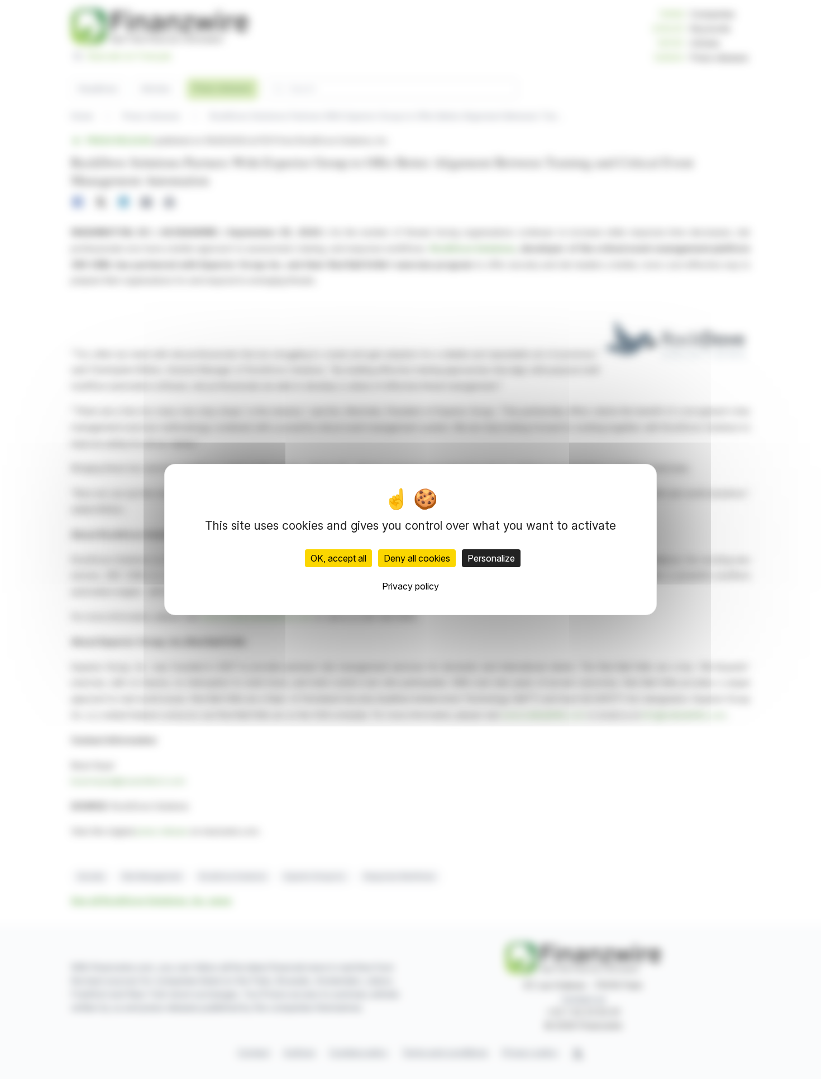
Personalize (491, 558)
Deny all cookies (417, 558)
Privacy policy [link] (410, 586)
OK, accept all (338, 558)
